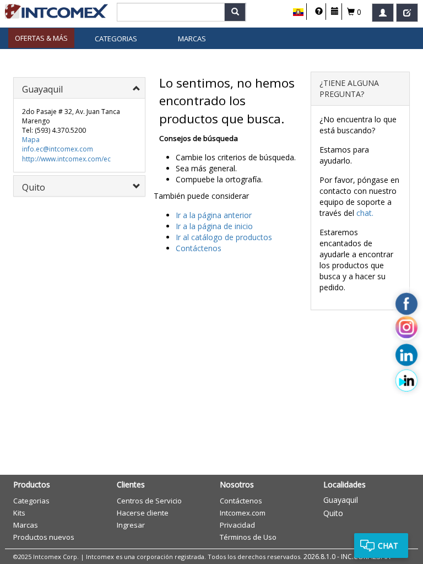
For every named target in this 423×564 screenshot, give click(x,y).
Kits (19, 513)
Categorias (116, 39)
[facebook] (406, 304)
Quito (333, 513)
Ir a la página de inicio (214, 226)
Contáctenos (198, 248)
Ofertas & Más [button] (41, 38)
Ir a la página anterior (214, 215)
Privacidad (237, 525)
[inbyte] (406, 381)
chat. (364, 213)
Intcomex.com (242, 513)
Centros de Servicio (149, 501)
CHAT (388, 545)
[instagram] (406, 329)
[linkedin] (406, 355)
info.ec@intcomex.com (57, 149)
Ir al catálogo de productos (224, 237)
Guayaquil (340, 500)
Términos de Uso (248, 537)
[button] (298, 12)
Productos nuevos (43, 537)
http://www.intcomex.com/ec (66, 159)
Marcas (192, 39)
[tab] (79, 88)
